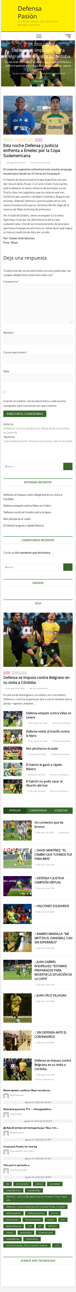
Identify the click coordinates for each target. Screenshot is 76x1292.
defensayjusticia (36, 1213)
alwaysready (22, 1183)
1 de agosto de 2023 (15, 162)
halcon (50, 1219)
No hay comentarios (53, 73)
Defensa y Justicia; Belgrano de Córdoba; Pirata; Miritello (35, 1206)
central (39, 1183)
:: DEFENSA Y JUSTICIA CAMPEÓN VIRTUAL (49, 880)
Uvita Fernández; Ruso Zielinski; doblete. (27, 1245)
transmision (32, 1238)
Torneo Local (42, 43)
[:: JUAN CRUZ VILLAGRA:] (17, 995)
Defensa (8, 139)
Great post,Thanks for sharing (20, 1146)
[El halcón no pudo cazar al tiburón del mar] (12, 786)
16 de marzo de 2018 (44, 864)
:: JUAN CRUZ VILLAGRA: (50, 995)
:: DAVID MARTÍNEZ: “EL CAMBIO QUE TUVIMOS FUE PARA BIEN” (53, 854)
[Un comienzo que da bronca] (17, 822)
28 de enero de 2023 (44, 832)
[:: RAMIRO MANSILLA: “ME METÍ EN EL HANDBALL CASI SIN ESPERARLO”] (17, 933)
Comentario (11, 281)
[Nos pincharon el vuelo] (12, 753)
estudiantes (12, 1219)
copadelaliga (34, 1190)
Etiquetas (61, 810)
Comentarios (38, 810)
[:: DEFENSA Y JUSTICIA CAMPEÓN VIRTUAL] (17, 878)
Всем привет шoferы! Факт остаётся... (27, 1090)
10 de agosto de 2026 (37, 741)
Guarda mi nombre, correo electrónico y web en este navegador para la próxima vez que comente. (34, 403)
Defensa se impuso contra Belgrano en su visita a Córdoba (38, 53)
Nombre (9, 332)
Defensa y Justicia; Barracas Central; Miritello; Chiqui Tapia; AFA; (36, 1198)
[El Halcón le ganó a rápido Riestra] (12, 769)
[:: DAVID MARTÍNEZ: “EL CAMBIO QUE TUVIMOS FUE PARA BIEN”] (17, 850)
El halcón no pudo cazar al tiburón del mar (44, 783)
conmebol (55, 1183)
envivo (54, 1213)
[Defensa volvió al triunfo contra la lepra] (12, 736)
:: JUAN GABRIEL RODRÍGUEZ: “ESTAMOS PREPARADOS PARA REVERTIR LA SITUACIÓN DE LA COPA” (53, 970)
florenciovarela (32, 1219)
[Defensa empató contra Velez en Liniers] (12, 718)
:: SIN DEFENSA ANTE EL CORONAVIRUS (50, 1034)
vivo (57, 1245)
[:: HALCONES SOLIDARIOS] (17, 906)
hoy (63, 1219)
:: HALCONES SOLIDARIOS (51, 906)
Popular (14, 810)
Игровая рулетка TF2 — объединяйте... (27, 1109)
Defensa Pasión (30, 12)
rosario (9, 1232)
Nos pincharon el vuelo (17, 518)
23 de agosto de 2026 (24, 73)
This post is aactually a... (16, 1165)
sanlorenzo (26, 1232)
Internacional (24, 139)
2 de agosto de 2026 (36, 754)
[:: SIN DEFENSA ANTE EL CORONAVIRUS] (17, 1032)
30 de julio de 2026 (36, 774)
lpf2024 (52, 1226)
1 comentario (63, 832)
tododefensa (12, 1238)
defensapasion (13, 1213)
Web (6, 371)
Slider (28, 43)
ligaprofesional (13, 1226)
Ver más (38, 81)
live (30, 1226)
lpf (40, 1226)
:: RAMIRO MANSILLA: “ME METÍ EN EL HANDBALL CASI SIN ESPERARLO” (53, 938)
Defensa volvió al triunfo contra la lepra (27, 512)
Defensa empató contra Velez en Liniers (27, 505)
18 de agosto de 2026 (37, 723)
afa (7, 1183)
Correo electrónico (15, 352)
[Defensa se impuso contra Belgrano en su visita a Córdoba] (38, 640)
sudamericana (46, 1232)
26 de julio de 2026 (36, 791)
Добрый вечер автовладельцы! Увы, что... (30, 1127)
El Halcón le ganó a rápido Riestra (23, 525)
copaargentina (13, 1190)
